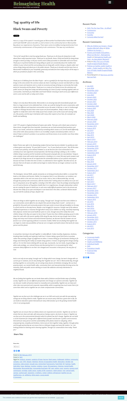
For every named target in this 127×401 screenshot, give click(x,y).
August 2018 (91, 155)
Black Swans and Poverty (30, 29)
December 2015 (92, 217)
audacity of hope (37, 359)
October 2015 (92, 222)
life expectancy (52, 366)
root (64, 370)
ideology (27, 366)
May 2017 (90, 179)
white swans (35, 375)
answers (28, 359)
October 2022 (92, 99)
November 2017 (92, 166)
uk (23, 375)
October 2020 (92, 104)
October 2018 (92, 151)
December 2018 (92, 146)
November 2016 (92, 193)
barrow (45, 359)
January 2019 (91, 144)
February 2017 (92, 186)
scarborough (23, 373)
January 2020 (91, 122)
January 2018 (91, 164)
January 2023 (91, 97)
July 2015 (90, 226)
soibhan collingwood (53, 373)
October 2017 (92, 168)
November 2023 (92, 91)
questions (49, 370)
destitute (35, 362)
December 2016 (92, 191)
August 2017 (91, 173)
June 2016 (90, 204)
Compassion (91, 30)
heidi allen (16, 366)
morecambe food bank (40, 368)
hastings (68, 364)
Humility (90, 35)
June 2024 (90, 88)
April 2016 (90, 208)
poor (61, 368)
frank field (58, 364)
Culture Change (92, 239)
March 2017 (91, 184)
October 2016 (92, 195)
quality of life (41, 370)
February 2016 (92, 213)
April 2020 (90, 115)
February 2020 (92, 119)
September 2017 (93, 171)
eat (72, 362)
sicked (44, 373)
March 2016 (91, 211)
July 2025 (90, 86)
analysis (22, 359)
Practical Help (92, 251)
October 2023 (92, 93)
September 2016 (93, 197)
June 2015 (90, 228)
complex (16, 362)
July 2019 (90, 131)
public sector (32, 370)
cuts (21, 362)
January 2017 (91, 188)
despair (29, 362)
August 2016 (91, 199)
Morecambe (17, 368)
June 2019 (90, 133)
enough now (34, 364)
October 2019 (92, 126)
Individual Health (93, 244)
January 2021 (91, 102)
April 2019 (90, 137)
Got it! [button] (121, 397)
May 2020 (90, 113)
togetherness (17, 375)
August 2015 (91, 224)
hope (22, 366)
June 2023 (90, 95)
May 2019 (90, 135)
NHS (21, 357)
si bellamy (38, 373)
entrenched (42, 364)
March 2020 (91, 117)
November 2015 (92, 219)
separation (31, 373)
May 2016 (90, 206)
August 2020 (91, 108)
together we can (66, 373)
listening (60, 366)
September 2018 (93, 153)
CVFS (24, 362)
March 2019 (91, 139)
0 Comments (17, 377)
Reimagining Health (34, 3)
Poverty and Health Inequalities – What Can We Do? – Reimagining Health (98, 55)
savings (15, 373)
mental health (68, 366)
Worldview (91, 253)
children (67, 359)
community (74, 359)
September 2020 (93, 106)
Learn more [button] (60, 397)
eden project (25, 364)
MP (49, 368)
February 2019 (92, 142)
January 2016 (91, 215)
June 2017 (90, 177)
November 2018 (92, 148)
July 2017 (90, 175)
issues (45, 366)
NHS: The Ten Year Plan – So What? (99, 28)
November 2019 (92, 124)
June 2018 (90, 159)
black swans (52, 359)
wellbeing (28, 375)
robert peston (57, 370)
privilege (24, 370)
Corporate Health (93, 237)
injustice (33, 366)
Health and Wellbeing (94, 242)
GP (64, 364)
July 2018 (90, 157)
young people (44, 375)
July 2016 (90, 202)
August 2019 (91, 128)
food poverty (50, 364)
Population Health (93, 248)
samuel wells (70, 370)
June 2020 (90, 111)
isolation (39, 366)
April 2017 (90, 182)
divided (67, 362)
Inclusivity (90, 33)
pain (52, 368)
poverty (66, 368)
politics (57, 368)
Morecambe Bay (27, 368)
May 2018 (90, 162)
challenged (60, 359)
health (73, 364)
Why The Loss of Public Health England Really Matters (99, 70)
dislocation (61, 362)
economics (16, 364)
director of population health (48, 362)
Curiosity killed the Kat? (95, 37)
